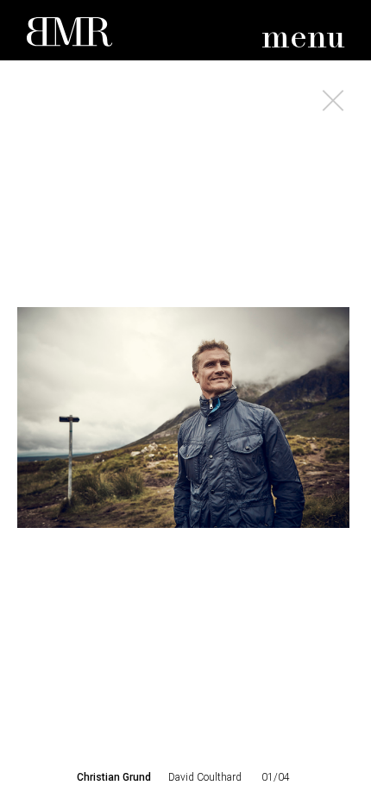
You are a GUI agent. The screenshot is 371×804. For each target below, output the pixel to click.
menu (303, 38)
